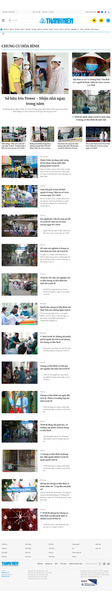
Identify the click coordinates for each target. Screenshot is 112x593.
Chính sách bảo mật (72, 564)
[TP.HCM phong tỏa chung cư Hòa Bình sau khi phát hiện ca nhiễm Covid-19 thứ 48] (20, 520)
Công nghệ (79, 29)
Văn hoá (52, 548)
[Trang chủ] (1, 29)
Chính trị (6, 29)
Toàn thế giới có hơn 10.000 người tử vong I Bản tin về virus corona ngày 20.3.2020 (54, 192)
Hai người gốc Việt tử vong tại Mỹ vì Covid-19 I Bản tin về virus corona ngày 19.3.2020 (55, 222)
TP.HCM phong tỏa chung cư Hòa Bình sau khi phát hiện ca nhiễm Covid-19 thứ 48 (56, 409)
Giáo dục (49, 29)
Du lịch (54, 29)
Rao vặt (98, 548)
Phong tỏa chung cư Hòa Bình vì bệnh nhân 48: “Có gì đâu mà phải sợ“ (55, 486)
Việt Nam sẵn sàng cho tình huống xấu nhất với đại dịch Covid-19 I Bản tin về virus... (68, 146)
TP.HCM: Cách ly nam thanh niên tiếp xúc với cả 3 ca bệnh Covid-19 (56, 526)
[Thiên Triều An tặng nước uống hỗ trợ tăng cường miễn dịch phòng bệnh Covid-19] (20, 167)
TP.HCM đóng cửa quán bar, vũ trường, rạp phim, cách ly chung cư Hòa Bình (54, 428)
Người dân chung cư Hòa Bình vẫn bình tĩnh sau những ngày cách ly (55, 308)
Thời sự (12, 29)
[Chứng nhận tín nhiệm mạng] (88, 585)
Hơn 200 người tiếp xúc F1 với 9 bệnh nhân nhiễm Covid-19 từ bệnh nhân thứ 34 (56, 438)
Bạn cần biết (38, 12)
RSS (51, 564)
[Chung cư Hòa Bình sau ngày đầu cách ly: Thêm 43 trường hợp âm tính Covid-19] (20, 402)
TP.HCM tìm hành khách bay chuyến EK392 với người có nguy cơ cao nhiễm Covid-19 (57, 291)
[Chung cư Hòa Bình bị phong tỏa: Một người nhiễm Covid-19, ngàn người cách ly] (20, 461)
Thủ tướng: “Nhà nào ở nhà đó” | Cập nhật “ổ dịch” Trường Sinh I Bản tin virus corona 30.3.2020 (14, 146)
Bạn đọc (99, 544)
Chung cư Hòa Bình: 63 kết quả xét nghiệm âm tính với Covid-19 (55, 367)
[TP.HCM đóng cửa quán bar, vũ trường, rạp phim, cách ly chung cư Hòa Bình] (20, 431)
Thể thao (72, 29)
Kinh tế (23, 29)
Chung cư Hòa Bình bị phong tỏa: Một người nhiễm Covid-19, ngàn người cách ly (54, 457)
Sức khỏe (36, 29)
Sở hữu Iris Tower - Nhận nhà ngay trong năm (35, 101)
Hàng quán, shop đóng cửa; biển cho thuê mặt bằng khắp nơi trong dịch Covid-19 (56, 350)
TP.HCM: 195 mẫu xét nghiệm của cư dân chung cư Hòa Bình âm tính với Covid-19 (55, 281)
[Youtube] (98, 12)
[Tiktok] (105, 12)
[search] (22, 20)
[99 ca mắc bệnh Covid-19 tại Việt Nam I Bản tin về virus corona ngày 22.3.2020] (98, 134)
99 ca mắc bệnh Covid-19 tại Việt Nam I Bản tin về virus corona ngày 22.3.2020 (98, 146)
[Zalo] (109, 12)
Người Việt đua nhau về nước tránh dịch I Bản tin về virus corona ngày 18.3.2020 (56, 233)
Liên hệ (55, 12)
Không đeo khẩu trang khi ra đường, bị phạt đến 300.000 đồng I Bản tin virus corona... (40, 146)
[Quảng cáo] (94, 20)
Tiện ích (48, 12)
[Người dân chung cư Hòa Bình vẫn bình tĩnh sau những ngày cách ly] (20, 314)
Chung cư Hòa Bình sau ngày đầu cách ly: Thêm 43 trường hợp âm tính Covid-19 (55, 398)
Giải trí (66, 29)
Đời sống (29, 29)
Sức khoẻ (28, 548)
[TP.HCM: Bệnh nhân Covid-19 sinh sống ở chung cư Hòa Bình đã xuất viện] (91, 102)
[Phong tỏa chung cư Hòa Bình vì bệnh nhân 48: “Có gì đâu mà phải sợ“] (20, 490)
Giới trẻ (42, 29)
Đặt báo (34, 564)
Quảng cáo (44, 564)
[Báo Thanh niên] (10, 564)
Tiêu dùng (94, 29)
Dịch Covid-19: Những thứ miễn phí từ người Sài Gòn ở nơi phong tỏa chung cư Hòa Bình (55, 339)
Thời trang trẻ (102, 29)
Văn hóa (60, 29)
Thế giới (17, 29)
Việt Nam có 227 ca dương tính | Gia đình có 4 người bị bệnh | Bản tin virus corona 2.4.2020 (91, 82)
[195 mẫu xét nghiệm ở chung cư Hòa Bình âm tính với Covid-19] (20, 255)
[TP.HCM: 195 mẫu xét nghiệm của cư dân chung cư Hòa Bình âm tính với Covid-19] (20, 284)
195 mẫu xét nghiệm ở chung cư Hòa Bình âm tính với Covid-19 (54, 249)
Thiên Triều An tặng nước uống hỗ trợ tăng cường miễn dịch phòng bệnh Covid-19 (54, 163)
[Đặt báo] (101, 20)
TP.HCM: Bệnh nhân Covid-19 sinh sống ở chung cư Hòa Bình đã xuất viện (92, 118)
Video (88, 29)
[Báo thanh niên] (56, 20)
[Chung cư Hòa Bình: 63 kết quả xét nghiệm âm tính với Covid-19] (20, 373)
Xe (84, 29)
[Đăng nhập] (108, 20)
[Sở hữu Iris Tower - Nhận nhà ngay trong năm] (35, 73)
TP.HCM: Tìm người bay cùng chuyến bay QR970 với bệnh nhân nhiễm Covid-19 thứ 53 (56, 377)
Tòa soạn (59, 564)
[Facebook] (102, 12)
